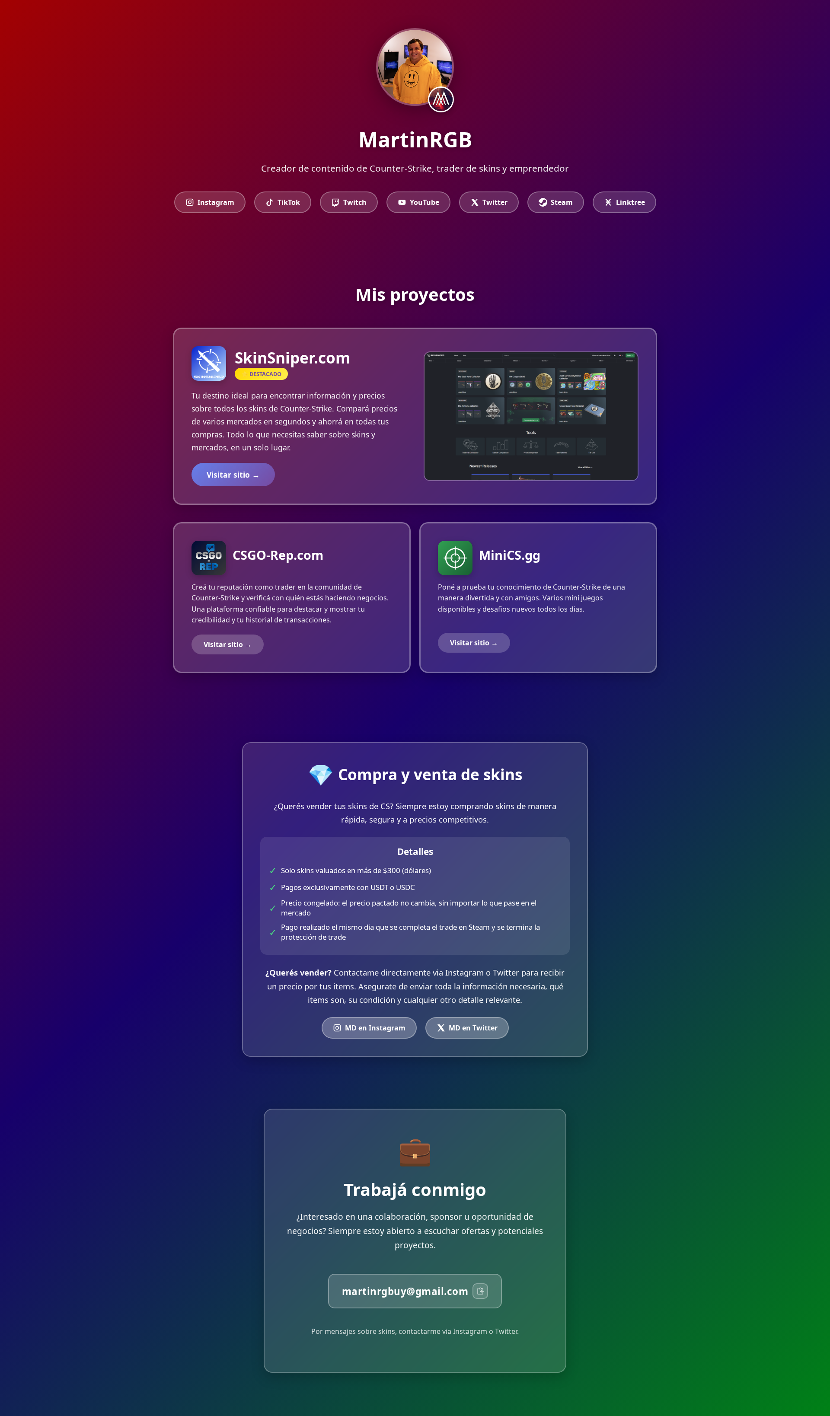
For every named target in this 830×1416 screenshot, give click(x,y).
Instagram (216, 202)
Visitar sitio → (233, 474)
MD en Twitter (473, 1028)
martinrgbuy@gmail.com (405, 1291)
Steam (562, 202)
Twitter (495, 202)
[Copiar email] (480, 1291)
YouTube (424, 202)
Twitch (355, 202)
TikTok (289, 202)
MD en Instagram (375, 1028)
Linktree (630, 202)
